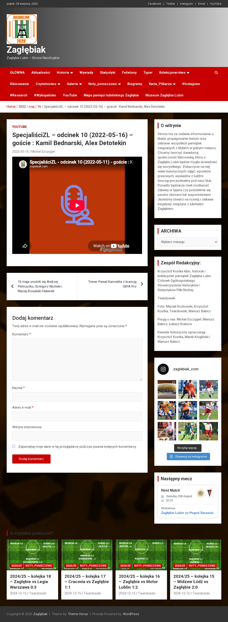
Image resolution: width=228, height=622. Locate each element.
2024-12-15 (18, 593)
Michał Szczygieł (43, 151)
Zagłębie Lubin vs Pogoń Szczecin (187, 513)
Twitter (170, 3)
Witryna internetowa (26, 427)
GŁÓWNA (17, 73)
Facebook (154, 3)
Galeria (72, 84)
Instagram (186, 3)
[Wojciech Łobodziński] (208, 389)
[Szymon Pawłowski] (208, 410)
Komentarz (21, 334)
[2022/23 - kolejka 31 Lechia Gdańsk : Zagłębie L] (167, 389)
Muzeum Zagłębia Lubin (164, 95)
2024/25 (16, 565)
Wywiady (86, 73)
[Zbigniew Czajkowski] (187, 389)
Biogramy (134, 84)
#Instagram (191, 84)
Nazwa (18, 388)
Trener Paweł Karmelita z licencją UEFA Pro (112, 284)
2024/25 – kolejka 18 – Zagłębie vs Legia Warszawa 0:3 (30, 582)
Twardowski (37, 593)
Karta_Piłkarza (160, 84)
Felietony (129, 73)
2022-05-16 (20, 151)
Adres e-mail (22, 407)
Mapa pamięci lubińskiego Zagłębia (111, 95)
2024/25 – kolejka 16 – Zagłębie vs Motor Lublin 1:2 (139, 582)
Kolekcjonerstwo (172, 73)
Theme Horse (78, 614)
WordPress (131, 614)
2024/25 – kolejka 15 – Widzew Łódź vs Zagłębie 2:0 (193, 582)
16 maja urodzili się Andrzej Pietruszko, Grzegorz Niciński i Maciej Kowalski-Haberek (40, 286)
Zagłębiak (26, 50)
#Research (18, 95)
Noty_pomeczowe (102, 84)
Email (201, 3)
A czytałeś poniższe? (31, 533)
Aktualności (40, 73)
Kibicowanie (19, 84)
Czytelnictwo (46, 84)
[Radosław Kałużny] (187, 431)
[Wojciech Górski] (167, 410)
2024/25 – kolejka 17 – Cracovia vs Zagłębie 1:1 (87, 582)
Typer (148, 73)
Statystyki (107, 73)
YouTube (215, 3)
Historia (63, 73)
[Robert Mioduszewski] (167, 431)
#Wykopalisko (45, 95)
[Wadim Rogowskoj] (187, 410)
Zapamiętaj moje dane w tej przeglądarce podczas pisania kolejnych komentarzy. (77, 447)
